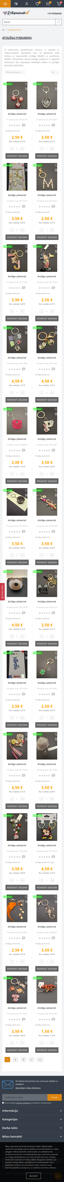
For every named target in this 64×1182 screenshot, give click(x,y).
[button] (26, 3)
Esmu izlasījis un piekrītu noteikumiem (28, 1103)
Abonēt (55, 1097)
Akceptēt (33, 1175)
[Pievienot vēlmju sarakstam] (26, 84)
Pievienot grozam (17, 156)
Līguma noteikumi (23, 1103)
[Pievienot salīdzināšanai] (26, 89)
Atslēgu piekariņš (17, 113)
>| (40, 1059)
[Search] (59, 22)
